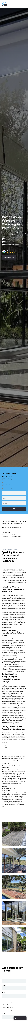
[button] (23, 4)
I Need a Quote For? (7, 476)
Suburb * (4, 985)
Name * (4, 978)
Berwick (7, 752)
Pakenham (8, 746)
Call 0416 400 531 (9, 257)
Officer (7, 748)
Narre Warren (8, 754)
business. (22, 608)
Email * (3, 1013)
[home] (4, 4)
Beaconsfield (8, 750)
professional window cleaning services (13, 600)
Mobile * (4, 992)
